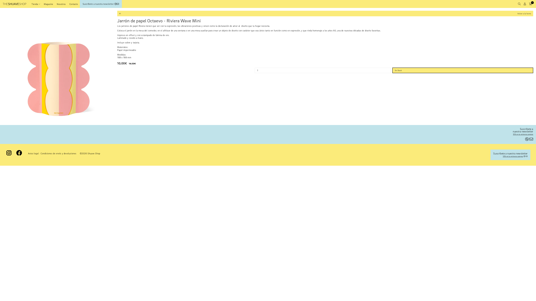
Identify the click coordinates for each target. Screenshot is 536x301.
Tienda (35, 4)
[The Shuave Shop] (14, 4)
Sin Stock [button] (398, 70)
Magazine (48, 4)
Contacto (73, 4)
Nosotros (61, 4)
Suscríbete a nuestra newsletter (98, 4)
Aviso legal (33, 153)
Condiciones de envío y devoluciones (58, 153)
